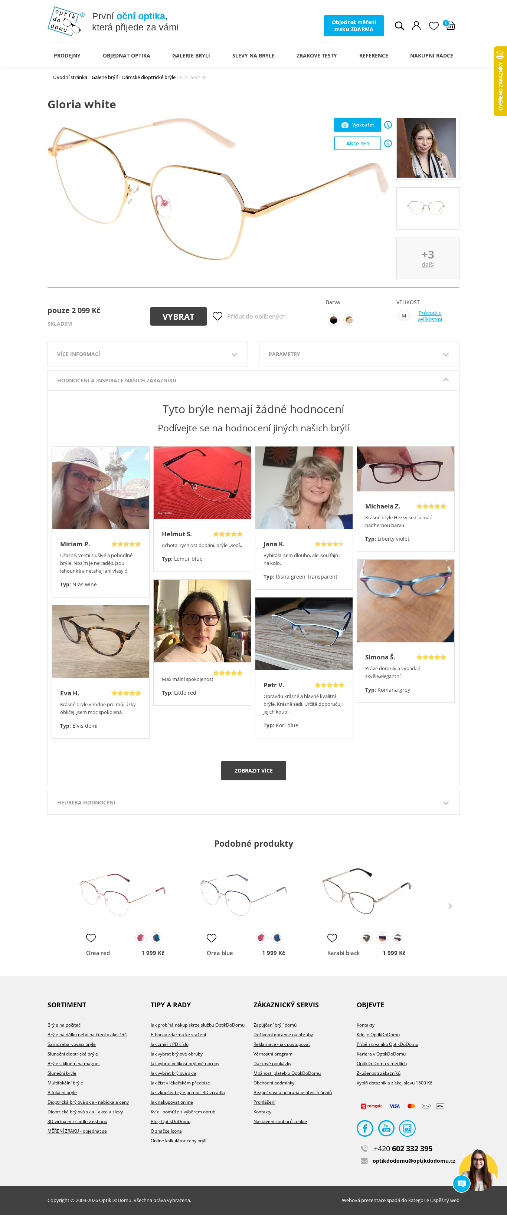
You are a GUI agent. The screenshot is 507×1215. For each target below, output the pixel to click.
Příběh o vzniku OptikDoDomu (387, 1044)
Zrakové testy (317, 55)
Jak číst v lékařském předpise (180, 1083)
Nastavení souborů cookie (280, 1121)
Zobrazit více (254, 770)
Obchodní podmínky (274, 1083)
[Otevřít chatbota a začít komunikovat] (478, 1171)
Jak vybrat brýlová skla (173, 1073)
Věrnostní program (273, 1054)
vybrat (178, 316)
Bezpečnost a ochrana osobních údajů (293, 1092)
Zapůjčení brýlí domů (275, 1025)
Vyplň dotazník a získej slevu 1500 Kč (394, 1083)
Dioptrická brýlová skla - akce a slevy (85, 1112)
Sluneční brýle (62, 1073)
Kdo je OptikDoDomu (378, 1034)
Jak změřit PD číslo (170, 1044)
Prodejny (67, 55)
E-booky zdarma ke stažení (178, 1034)
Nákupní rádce (431, 55)
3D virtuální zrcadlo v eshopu (77, 1121)
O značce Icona (166, 1131)
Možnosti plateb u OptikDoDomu (287, 1073)
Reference (373, 55)
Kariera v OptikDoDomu (381, 1054)
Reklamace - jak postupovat (282, 1044)
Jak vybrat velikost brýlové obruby (185, 1063)
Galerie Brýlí (191, 55)
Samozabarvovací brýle (72, 1044)
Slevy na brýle (253, 55)
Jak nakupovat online (172, 1102)
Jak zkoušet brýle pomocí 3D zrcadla (188, 1092)
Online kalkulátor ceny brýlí (178, 1140)
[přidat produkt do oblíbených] (91, 938)
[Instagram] (407, 1130)
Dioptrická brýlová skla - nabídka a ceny (88, 1102)
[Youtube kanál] (386, 1130)
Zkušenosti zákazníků (378, 1073)
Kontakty (262, 1112)
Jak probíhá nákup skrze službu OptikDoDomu (198, 1025)
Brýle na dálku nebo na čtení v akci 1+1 (87, 1034)
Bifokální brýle (62, 1092)
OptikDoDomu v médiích (382, 1063)
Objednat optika (126, 55)
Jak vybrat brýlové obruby (177, 1054)
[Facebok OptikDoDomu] (365, 1130)
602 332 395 (403, 1148)
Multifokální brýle (65, 1083)
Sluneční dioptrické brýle (73, 1054)
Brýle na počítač (64, 1025)
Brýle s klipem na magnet (74, 1063)
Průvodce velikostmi (430, 316)
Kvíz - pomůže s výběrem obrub (183, 1112)
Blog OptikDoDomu (170, 1121)
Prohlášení (264, 1102)
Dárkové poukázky (272, 1063)
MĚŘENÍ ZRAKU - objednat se (77, 1131)
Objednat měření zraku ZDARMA (354, 25)
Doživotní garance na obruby (283, 1034)
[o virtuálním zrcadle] (388, 124)
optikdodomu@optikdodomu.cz (414, 1160)
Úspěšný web (444, 1200)
